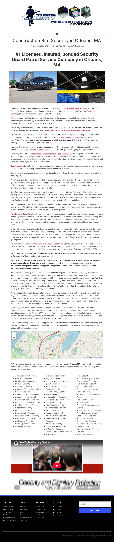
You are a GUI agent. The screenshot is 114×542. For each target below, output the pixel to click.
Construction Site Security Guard (44, 244)
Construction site (18, 166)
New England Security (20, 214)
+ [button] (14, 334)
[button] (57, 34)
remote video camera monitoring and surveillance (51, 154)
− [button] (14, 337)
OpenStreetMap (98, 357)
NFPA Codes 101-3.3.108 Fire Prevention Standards (67, 130)
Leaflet (84, 357)
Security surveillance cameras (38, 149)
